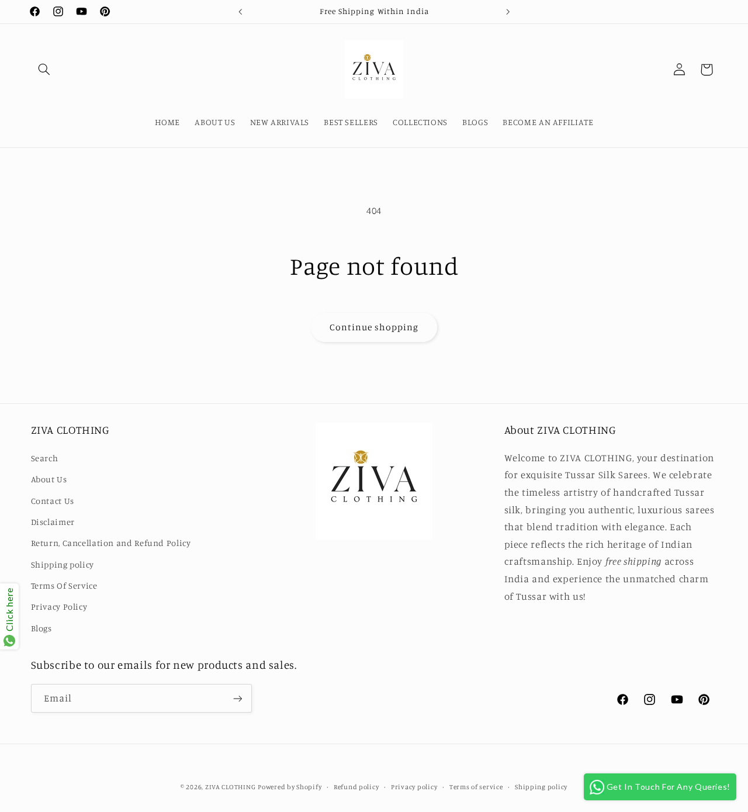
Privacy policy (414, 787)
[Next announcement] (508, 11)
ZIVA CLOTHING (230, 787)
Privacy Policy (59, 607)
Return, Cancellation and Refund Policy (111, 543)
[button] (44, 69)
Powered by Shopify (289, 787)
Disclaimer (53, 522)
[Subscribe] (237, 698)
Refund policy (356, 787)
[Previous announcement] (240, 11)
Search (44, 458)
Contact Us (52, 501)
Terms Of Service (64, 585)
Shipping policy (62, 564)
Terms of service (476, 787)
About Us (49, 479)
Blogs (41, 628)
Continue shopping (374, 327)
